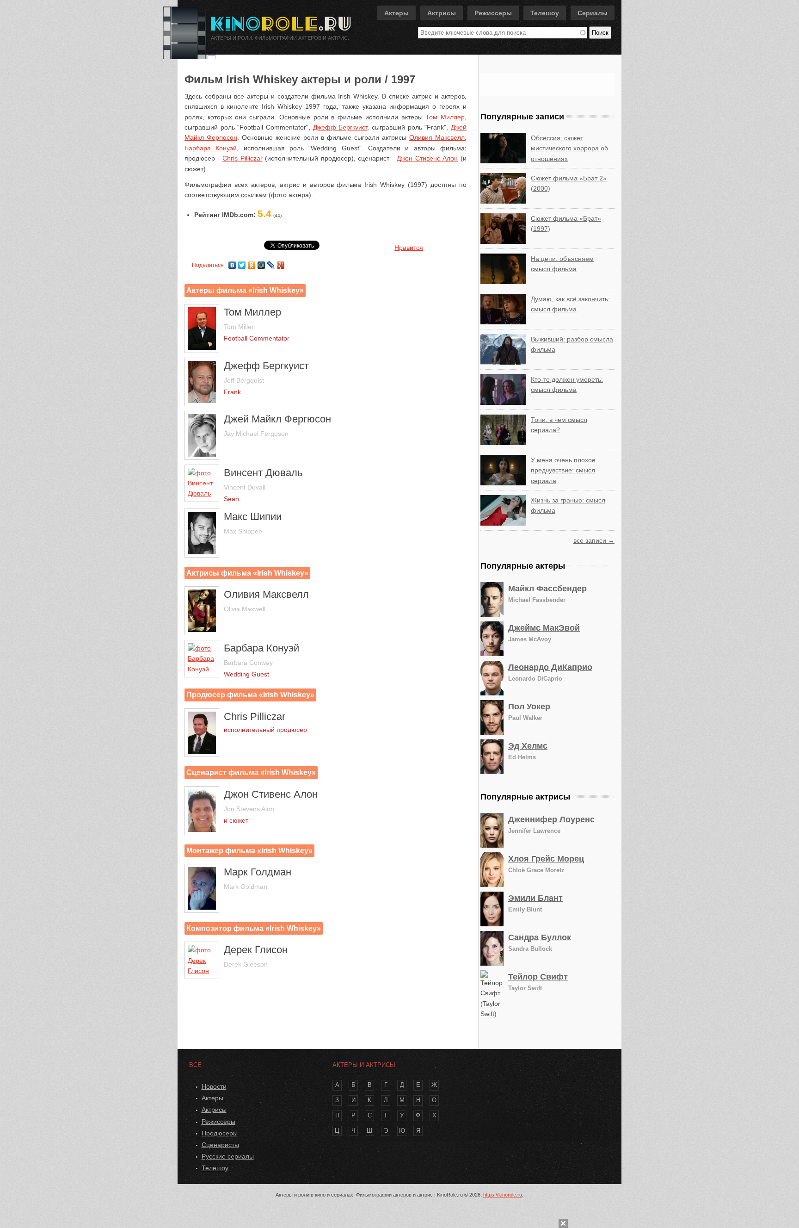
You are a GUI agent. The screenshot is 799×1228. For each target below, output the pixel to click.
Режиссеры (493, 13)
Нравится (408, 247)
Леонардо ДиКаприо (550, 667)
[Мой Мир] (261, 263)
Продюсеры (220, 1133)
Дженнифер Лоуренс (551, 819)
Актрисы (441, 13)
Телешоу (544, 13)
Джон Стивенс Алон (427, 158)
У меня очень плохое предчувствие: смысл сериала (563, 470)
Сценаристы (220, 1144)
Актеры (396, 13)
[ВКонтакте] (232, 263)
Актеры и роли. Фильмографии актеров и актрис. (280, 38)
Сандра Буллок (539, 937)
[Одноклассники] (252, 263)
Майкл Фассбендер (547, 588)
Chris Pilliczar (242, 158)
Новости (214, 1086)
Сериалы (593, 13)
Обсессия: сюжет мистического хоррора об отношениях (569, 148)
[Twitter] (242, 263)
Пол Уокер (529, 706)
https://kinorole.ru (502, 1194)
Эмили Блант (535, 898)
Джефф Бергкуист (340, 127)
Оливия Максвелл (437, 137)
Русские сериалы (228, 1156)
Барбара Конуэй (210, 148)
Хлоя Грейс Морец (546, 858)
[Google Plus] (281, 263)
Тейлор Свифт (538, 976)
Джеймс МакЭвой (544, 628)
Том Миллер (445, 117)
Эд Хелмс (527, 745)
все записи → (594, 540)
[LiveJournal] (271, 263)
